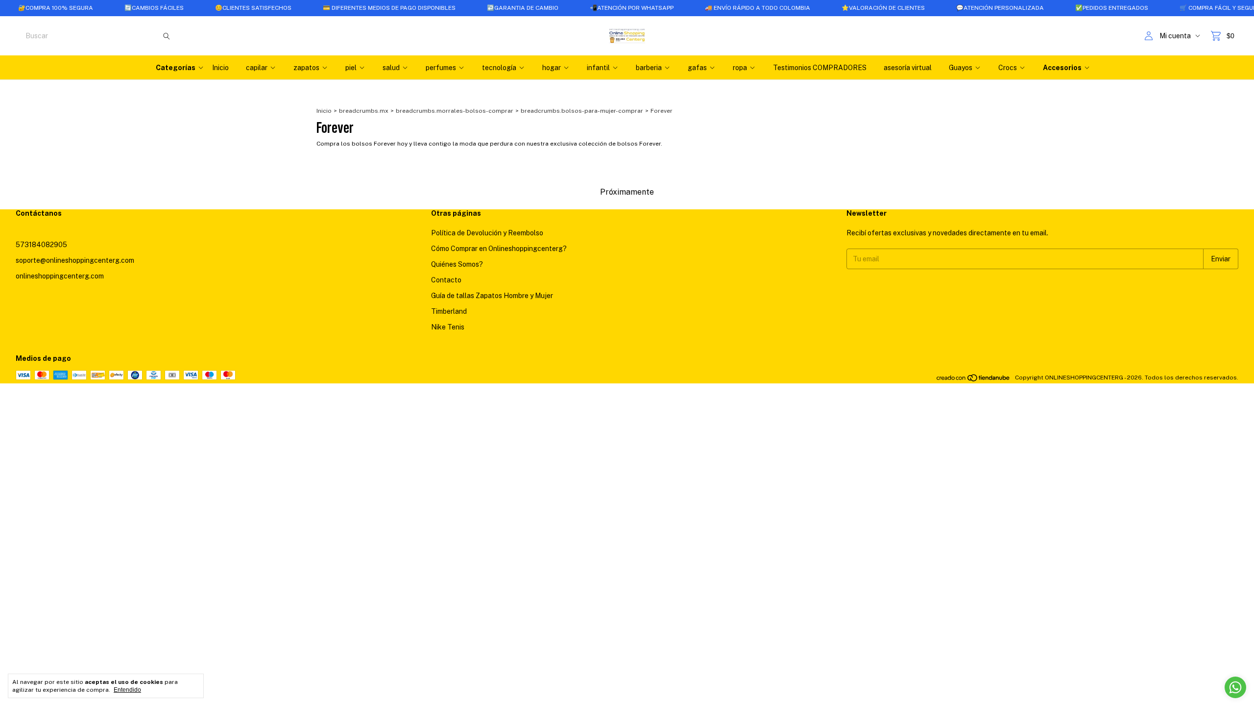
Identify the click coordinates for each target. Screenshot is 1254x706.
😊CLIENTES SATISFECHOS (231, 7)
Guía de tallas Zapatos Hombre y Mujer (492, 296)
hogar (551, 68)
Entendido (127, 689)
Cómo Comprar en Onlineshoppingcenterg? (499, 248)
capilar (256, 68)
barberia (649, 68)
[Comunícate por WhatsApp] (1235, 687)
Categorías (175, 68)
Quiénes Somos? (457, 264)
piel (351, 68)
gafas (697, 68)
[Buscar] (166, 36)
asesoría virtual (908, 68)
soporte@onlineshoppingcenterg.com (75, 260)
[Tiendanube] (974, 380)
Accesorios (1062, 68)
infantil (598, 68)
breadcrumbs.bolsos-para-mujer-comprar (582, 110)
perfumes (441, 68)
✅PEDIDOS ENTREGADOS (1089, 7)
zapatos (306, 68)
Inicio (220, 68)
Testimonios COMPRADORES (820, 68)
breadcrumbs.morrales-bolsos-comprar (454, 110)
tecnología (499, 68)
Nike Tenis (447, 327)
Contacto (446, 280)
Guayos (960, 68)
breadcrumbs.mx (363, 110)
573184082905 (41, 245)
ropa (740, 68)
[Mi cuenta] (1149, 36)
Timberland (449, 311)
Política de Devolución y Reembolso (487, 233)
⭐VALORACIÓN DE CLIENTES (861, 7)
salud (391, 68)
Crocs (1007, 68)
